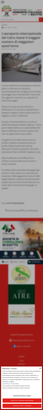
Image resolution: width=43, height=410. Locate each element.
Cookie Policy (6, 384)
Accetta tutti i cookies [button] (22, 406)
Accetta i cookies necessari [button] (22, 400)
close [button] (40, 368)
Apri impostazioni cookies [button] (22, 395)
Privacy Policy (15, 384)
